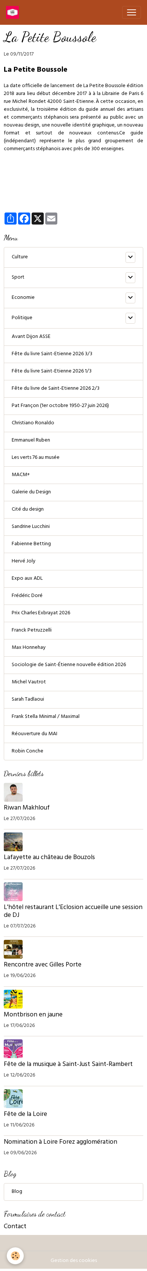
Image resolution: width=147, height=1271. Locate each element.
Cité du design (28, 510)
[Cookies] (15, 1255)
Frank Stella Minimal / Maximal (46, 717)
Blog (17, 1192)
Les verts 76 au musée (36, 458)
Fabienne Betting (31, 544)
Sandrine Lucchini (31, 527)
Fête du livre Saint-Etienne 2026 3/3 (52, 354)
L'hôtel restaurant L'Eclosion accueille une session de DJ (73, 912)
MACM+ (21, 475)
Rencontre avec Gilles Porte (43, 965)
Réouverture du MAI (34, 734)
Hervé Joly (23, 561)
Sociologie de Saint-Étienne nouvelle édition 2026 (69, 665)
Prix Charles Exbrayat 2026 (41, 613)
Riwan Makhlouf (27, 808)
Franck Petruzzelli (32, 631)
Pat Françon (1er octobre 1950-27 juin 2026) (60, 406)
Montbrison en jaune (33, 1015)
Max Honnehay (29, 648)
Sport (18, 278)
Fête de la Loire (25, 1114)
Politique (22, 318)
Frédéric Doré (27, 596)
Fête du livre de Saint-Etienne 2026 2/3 (56, 389)
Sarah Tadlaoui (28, 700)
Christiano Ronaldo (33, 423)
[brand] (14, 12)
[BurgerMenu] (131, 12)
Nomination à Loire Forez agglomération (60, 1142)
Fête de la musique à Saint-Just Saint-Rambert (68, 1064)
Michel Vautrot (29, 682)
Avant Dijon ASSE (31, 337)
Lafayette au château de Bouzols (49, 858)
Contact (15, 1227)
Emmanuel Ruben (31, 441)
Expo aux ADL (27, 579)
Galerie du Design (31, 492)
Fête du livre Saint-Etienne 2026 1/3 (52, 371)
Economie (23, 298)
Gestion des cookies (74, 1261)
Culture (20, 257)
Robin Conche (27, 751)
